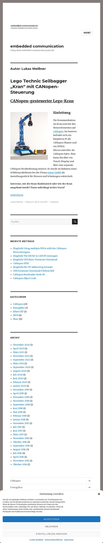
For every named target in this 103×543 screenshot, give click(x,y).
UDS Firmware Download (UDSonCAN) (33, 270)
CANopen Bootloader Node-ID (29, 274)
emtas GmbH (54, 172)
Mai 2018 (18, 412)
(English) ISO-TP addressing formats (33, 267)
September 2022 (21, 359)
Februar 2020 (20, 382)
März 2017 (18, 434)
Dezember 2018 (21, 397)
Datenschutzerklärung (54, 540)
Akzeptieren (51, 519)
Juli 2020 (18, 374)
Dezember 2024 (21, 344)
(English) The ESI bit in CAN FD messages (35, 255)
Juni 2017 (17, 430)
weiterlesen (16, 195)
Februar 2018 (20, 415)
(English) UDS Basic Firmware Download (35, 259)
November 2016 (21, 438)
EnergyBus (19, 307)
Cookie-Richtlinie (36, 540)
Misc (15, 319)
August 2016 (19, 449)
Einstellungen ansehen (51, 534)
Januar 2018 (19, 419)
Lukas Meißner (16, 202)
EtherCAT (18, 311)
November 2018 (21, 400)
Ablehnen (51, 526)
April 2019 (18, 393)
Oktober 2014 (20, 464)
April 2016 (18, 457)
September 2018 (21, 404)
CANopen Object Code (24, 278)
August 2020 (19, 371)
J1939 (15, 315)
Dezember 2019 (21, 389)
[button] (99, 494)
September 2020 (21, 367)
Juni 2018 (18, 408)
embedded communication (37, 46)
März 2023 (18, 352)
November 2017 (21, 423)
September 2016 (21, 445)
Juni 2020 (18, 378)
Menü (87, 33)
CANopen (58, 131)
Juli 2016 (17, 453)
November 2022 (21, 356)
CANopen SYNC (21, 263)
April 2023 (18, 348)
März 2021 (18, 363)
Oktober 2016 (20, 442)
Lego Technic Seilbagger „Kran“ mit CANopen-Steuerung (38, 86)
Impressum (68, 540)
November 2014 (21, 460)
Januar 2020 (19, 386)
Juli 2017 (17, 427)
